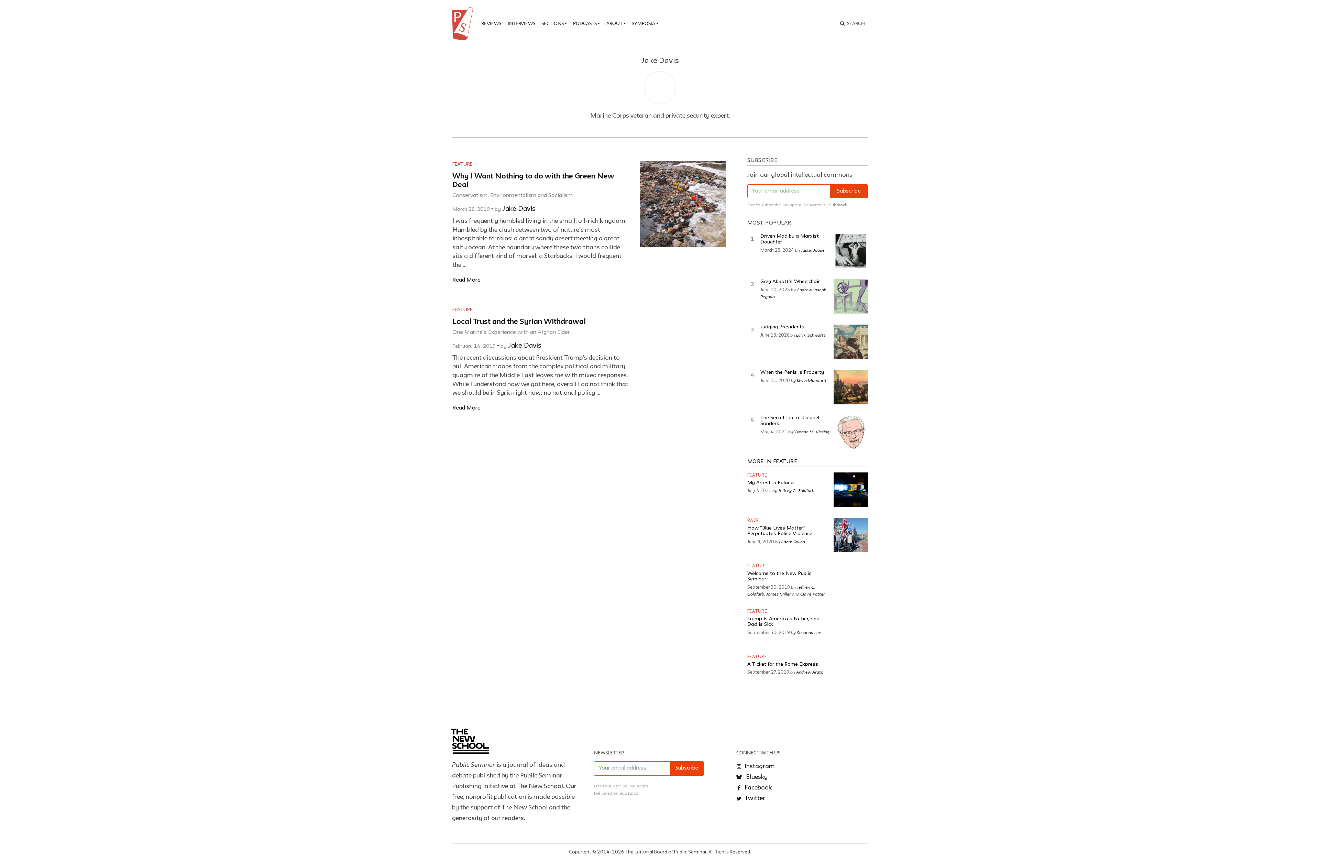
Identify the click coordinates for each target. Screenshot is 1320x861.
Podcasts (585, 23)
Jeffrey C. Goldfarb (796, 490)
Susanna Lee (809, 632)
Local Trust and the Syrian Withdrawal (519, 322)
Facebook (757, 788)
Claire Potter (812, 593)
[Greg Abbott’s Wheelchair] (851, 296)
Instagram (759, 766)
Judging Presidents (782, 327)
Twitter (754, 798)
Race (753, 521)
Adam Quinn (793, 541)
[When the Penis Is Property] (851, 387)
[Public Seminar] (463, 23)
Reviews (491, 23)
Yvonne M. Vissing (811, 431)
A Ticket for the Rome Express (782, 664)
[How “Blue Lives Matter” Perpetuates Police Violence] (851, 535)
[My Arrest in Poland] (851, 489)
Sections (552, 23)
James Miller (778, 593)
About (614, 23)
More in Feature (772, 461)
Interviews (521, 23)
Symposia (643, 23)
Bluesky (756, 777)
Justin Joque (813, 250)
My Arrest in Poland (770, 483)
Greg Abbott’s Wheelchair (790, 282)
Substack (838, 205)
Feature (462, 164)
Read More (466, 280)
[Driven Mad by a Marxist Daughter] (851, 251)
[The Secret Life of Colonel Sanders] (851, 432)
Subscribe (849, 191)
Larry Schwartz (811, 335)
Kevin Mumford (811, 380)
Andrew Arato (809, 671)
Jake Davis (519, 209)
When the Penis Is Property (792, 372)
